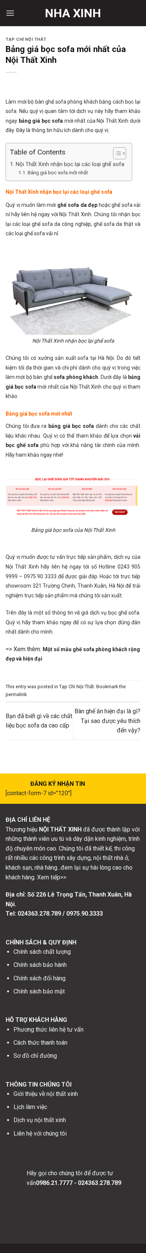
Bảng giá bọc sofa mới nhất (58, 172)
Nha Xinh (73, 13)
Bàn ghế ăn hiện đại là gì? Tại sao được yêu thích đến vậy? (107, 721)
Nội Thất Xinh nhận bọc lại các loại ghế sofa (69, 164)
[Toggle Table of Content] (115, 153)
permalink (16, 694)
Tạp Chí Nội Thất (26, 39)
